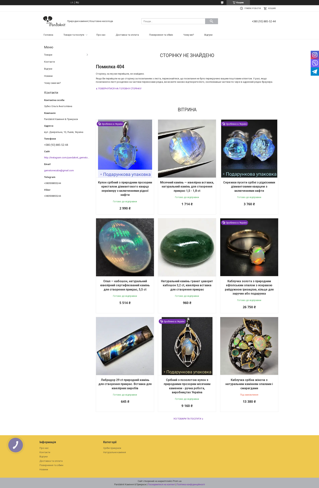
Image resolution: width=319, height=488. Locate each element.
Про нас (100, 34)
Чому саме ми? (52, 83)
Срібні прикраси (112, 448)
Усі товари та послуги (187, 418)
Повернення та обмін (161, 34)
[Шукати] (211, 21)
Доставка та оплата (127, 34)
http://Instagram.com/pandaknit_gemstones (68, 157)
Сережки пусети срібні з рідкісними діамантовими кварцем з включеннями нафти (249, 187)
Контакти (49, 61)
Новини (48, 76)
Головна (48, 34)
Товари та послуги (74, 34)
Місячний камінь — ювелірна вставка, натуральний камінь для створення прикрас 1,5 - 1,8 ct (187, 187)
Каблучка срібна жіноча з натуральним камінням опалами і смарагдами (249, 384)
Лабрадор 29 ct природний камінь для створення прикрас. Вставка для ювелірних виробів (125, 384)
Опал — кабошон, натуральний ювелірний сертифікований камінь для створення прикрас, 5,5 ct (125, 285)
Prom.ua (177, 481)
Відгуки (208, 34)
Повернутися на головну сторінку (119, 88)
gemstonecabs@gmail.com (59, 170)
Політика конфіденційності (191, 484)
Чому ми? (188, 34)
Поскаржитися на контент (161, 484)
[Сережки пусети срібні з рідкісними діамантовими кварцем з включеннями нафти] (249, 149)
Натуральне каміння (114, 452)
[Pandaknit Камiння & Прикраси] (54, 21)
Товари (48, 54)
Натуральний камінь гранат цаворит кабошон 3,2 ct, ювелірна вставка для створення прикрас (187, 285)
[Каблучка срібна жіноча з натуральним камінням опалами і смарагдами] (249, 346)
